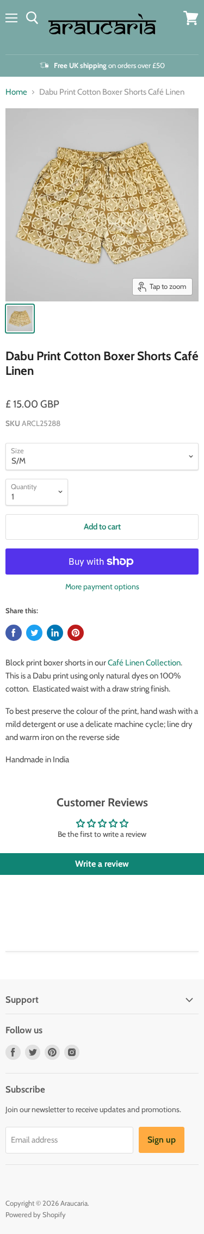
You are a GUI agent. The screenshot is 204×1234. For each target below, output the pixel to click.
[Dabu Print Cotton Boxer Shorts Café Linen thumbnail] (20, 318)
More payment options (102, 586)
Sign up (161, 1139)
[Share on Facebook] (13, 633)
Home (16, 92)
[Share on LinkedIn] (55, 633)
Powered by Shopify (35, 1214)
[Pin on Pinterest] (75, 633)
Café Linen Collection (144, 663)
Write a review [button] (102, 864)
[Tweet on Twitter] (34, 633)
